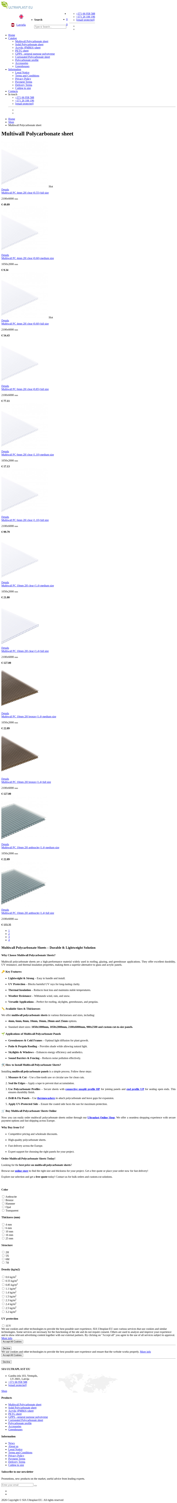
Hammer (10, 1203)
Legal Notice (22, 72)
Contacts (13, 91)
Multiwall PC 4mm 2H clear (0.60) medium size (27, 258)
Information (14, 69)
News (11, 1443)
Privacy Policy (23, 78)
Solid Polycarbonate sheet (29, 44)
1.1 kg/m (10, 1288)
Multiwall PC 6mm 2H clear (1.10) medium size (27, 454)
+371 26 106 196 (85, 16)
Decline (6, 1348)
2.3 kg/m (10, 1300)
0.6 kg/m (10, 1277)
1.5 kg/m (10, 1296)
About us (13, 1446)
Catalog (12, 38)
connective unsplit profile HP (82, 1089)
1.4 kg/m (10, 1292)
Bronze (9, 1200)
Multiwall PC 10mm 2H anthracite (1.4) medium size (30, 847)
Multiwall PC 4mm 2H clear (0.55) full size (25, 192)
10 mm (9, 1231)
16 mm (9, 1234)
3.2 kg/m (10, 1311)
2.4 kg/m (10, 1304)
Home (11, 35)
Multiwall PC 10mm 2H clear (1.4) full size (25, 651)
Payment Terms (23, 81)
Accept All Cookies (12, 1341)
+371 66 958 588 (85, 13)
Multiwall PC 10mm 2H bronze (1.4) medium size (28, 716)
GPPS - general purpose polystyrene (35, 53)
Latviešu (21, 24)
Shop (11, 122)
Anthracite (11, 1196)
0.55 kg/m (11, 1280)
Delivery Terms (23, 84)
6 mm (8, 1228)
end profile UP (135, 1089)
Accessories (21, 63)
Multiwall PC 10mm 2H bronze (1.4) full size (26, 782)
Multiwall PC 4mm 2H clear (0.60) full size (25, 323)
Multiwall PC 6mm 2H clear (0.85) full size (25, 389)
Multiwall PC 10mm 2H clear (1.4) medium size (27, 585)
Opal (8, 1207)
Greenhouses (22, 66)
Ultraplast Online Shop (101, 1117)
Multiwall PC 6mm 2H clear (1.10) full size (25, 520)
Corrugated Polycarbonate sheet (32, 56)
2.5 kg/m (10, 1308)
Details (5, 189)
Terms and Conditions (27, 75)
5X (7, 1255)
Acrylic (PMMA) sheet (27, 47)
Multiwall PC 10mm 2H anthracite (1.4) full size (27, 912)
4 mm (8, 1224)
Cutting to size (23, 88)
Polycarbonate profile (27, 60)
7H (7, 1262)
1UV (8, 1325)
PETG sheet (22, 50)
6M (7, 1259)
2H (7, 1252)
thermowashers (46, 1098)
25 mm (9, 1238)
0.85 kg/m (11, 1284)
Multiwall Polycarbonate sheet (31, 41)
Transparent (11, 1210)
